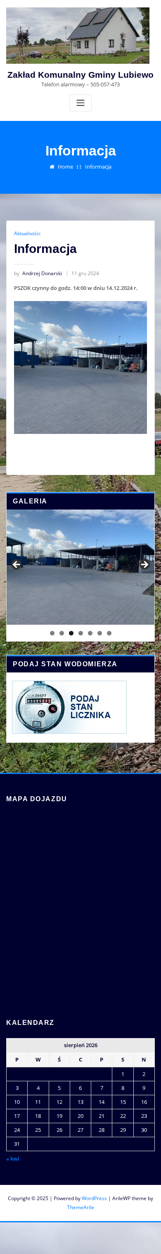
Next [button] (144, 565)
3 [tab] (71, 633)
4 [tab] (80, 633)
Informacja (98, 166)
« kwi (12, 1158)
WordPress (94, 1198)
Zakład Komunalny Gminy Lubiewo (80, 74)
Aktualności (27, 233)
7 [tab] (109, 633)
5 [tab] (90, 633)
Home (65, 166)
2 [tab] (61, 633)
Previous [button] (17, 565)
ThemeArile (80, 1207)
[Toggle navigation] (80, 103)
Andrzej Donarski (38, 273)
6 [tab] (99, 633)
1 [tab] (52, 633)
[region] (80, 567)
